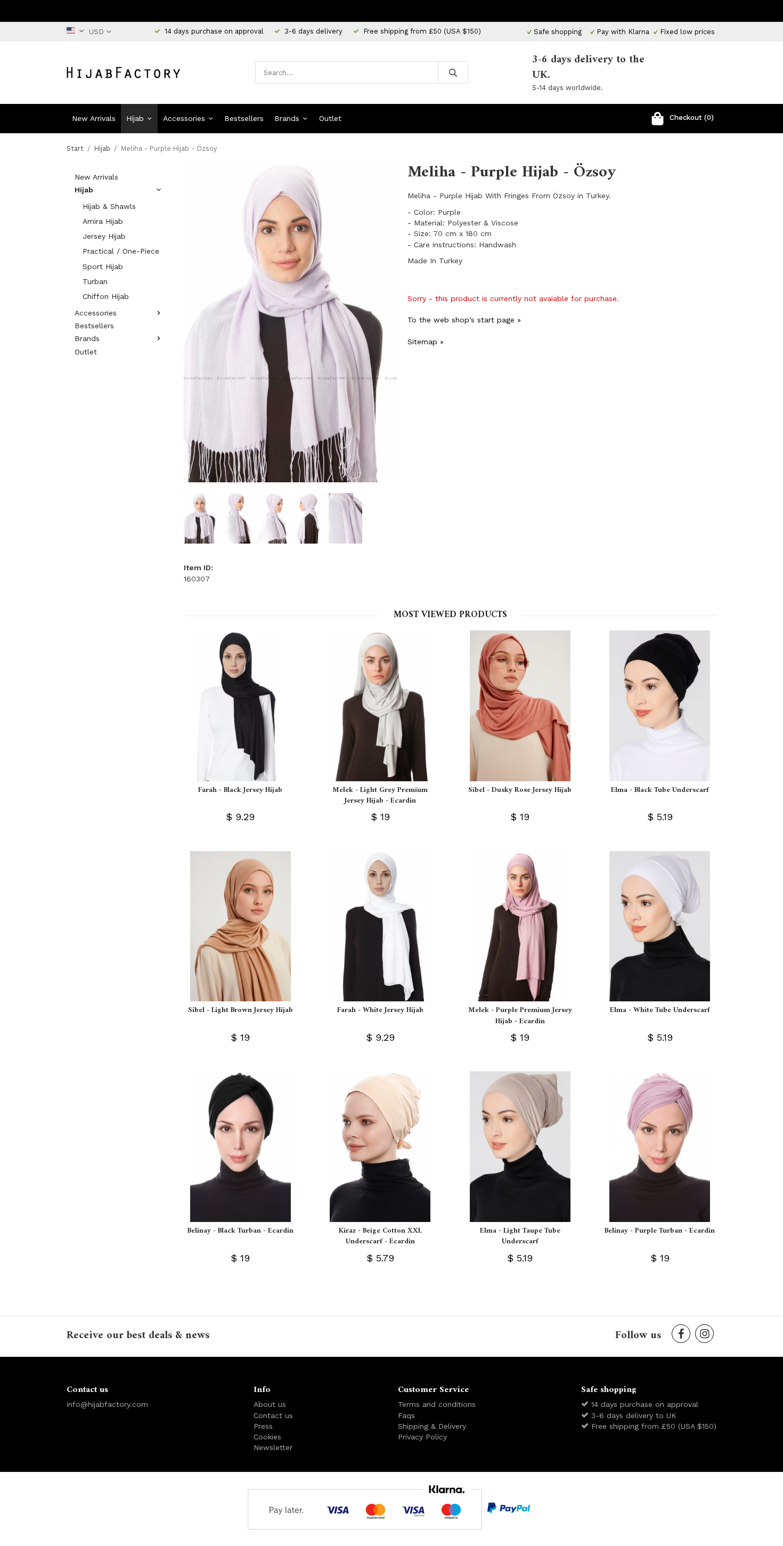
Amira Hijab (103, 221)
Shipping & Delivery (432, 1426)
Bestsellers (244, 118)
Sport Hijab (103, 266)
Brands (286, 118)
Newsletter (273, 1447)
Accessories (184, 118)
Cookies (267, 1436)
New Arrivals (94, 118)
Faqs (406, 1415)
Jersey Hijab (104, 236)
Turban (95, 281)
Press (263, 1426)
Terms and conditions (437, 1404)
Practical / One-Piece (121, 251)
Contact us (273, 1415)
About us (270, 1404)
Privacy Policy (422, 1436)
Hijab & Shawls (109, 206)
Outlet (330, 118)
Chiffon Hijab (106, 296)
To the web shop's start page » (464, 319)
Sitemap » (425, 341)
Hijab (135, 118)
